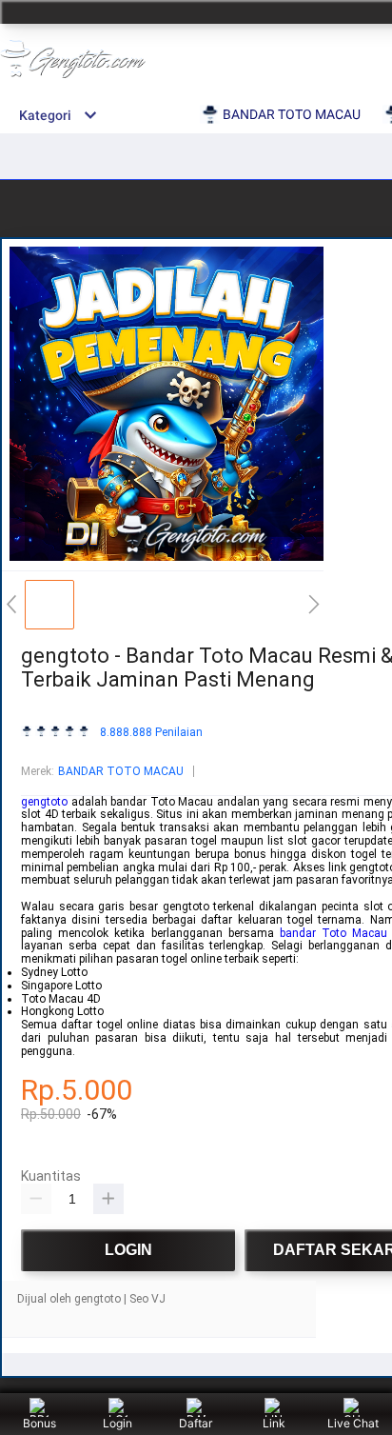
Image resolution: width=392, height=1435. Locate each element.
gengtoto (44, 801)
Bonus (39, 1423)
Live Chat (353, 1423)
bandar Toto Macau (333, 933)
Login (117, 1423)
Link (274, 1423)
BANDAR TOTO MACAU (121, 771)
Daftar (195, 1423)
